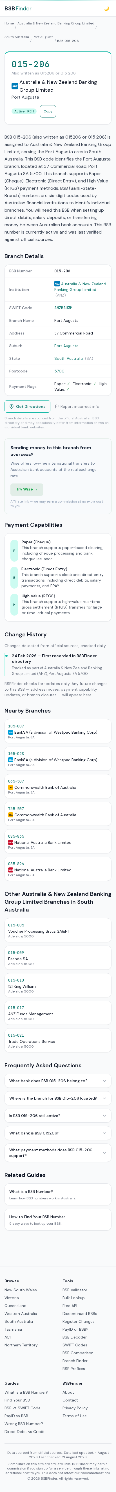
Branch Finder (75, 1360)
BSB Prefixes (74, 1368)
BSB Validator (75, 1289)
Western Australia (21, 1313)
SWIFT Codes (75, 1345)
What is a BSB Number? (26, 1392)
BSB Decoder (75, 1337)
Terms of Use (75, 1415)
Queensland (15, 1305)
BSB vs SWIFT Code (23, 1407)
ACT (8, 1337)
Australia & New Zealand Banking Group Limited (55, 23)
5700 (59, 371)
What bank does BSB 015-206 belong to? (48, 1080)
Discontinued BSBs (80, 1313)
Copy (48, 111)
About (68, 1392)
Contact (70, 1400)
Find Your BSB (17, 1400)
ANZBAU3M (63, 307)
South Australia (17, 37)
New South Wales (21, 1289)
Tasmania (13, 1329)
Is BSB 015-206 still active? (35, 1115)
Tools (68, 1280)
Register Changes (79, 1321)
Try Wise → (27, 489)
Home (9, 23)
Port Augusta (43, 37)
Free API (70, 1305)
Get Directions (31, 406)
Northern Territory (21, 1345)
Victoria (12, 1297)
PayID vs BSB (16, 1415)
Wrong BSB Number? (24, 1423)
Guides (12, 1383)
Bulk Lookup (74, 1297)
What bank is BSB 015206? (34, 1133)
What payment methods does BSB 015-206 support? (50, 1152)
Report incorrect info (80, 406)
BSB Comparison (78, 1352)
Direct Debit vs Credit (25, 1431)
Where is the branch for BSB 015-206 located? (53, 1098)
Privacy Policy (75, 1407)
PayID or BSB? (75, 1329)
